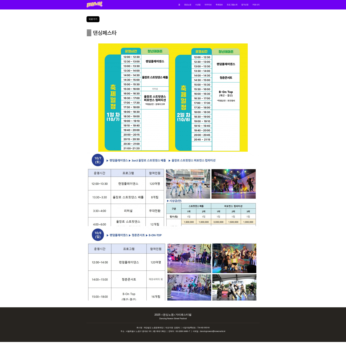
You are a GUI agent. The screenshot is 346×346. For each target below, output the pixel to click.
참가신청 (244, 5)
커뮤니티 (256, 5)
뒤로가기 (93, 19)
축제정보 (219, 5)
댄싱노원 (187, 5)
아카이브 (208, 5)
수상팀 (198, 5)
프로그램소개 (232, 5)
